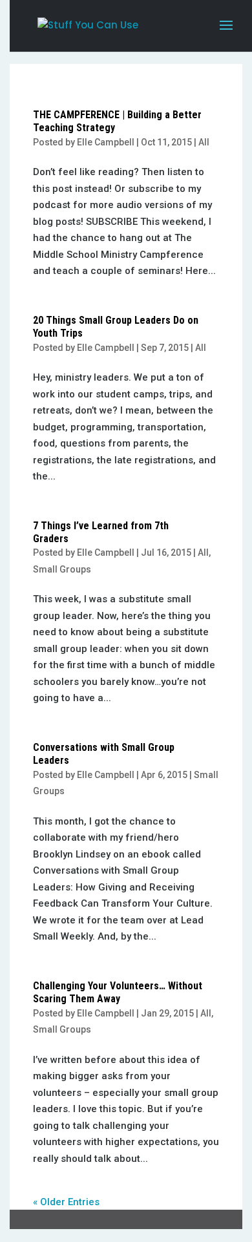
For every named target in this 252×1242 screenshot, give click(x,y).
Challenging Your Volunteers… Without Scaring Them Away (117, 992)
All (203, 142)
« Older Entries (66, 1202)
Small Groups (62, 569)
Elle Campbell (105, 142)
